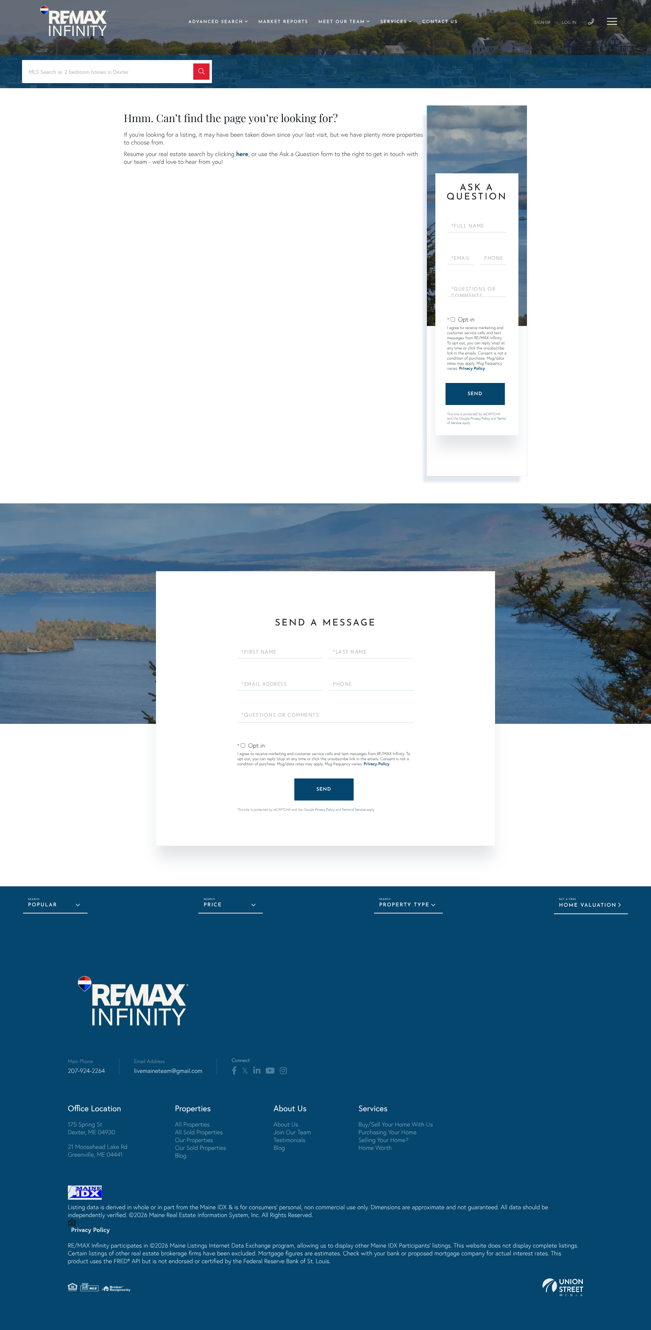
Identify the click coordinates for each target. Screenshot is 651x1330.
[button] (201, 71)
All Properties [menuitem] (192, 1124)
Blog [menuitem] (180, 1155)
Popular (42, 905)
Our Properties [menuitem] (194, 1140)
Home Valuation (588, 905)
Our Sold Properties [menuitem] (200, 1148)
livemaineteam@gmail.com (168, 1071)
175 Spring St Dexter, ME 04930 (91, 1128)
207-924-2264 (86, 1071)
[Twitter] (245, 1071)
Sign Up (542, 23)
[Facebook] (234, 1071)
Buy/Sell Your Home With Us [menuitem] (395, 1124)
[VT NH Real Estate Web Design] (562, 1287)
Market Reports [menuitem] (283, 22)
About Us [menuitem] (286, 1124)
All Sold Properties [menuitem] (199, 1132)
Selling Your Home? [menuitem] (383, 1140)
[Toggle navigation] (612, 21)
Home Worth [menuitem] (375, 1148)
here (242, 154)
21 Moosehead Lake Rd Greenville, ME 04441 (97, 1150)
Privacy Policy (472, 368)
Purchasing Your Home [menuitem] (387, 1132)
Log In (569, 23)
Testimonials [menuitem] (289, 1140)
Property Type (404, 905)
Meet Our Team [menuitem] (341, 22)
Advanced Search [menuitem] (216, 22)
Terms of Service (354, 809)
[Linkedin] (256, 1071)
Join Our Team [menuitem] (292, 1132)
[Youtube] (270, 1071)
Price (212, 905)
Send (475, 394)
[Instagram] (283, 1071)
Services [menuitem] (393, 22)
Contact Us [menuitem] (439, 22)
